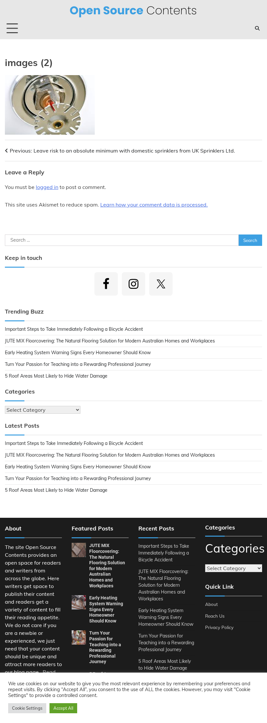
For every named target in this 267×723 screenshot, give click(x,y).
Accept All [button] (63, 708)
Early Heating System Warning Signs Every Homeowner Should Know (78, 352)
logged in (47, 187)
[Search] (257, 28)
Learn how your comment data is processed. (154, 204)
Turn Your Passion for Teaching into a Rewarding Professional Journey (78, 364)
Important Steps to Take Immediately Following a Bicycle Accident (74, 329)
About (211, 604)
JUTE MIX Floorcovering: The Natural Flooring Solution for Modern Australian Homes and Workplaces (110, 341)
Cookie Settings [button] (27, 708)
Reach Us (215, 616)
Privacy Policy (219, 627)
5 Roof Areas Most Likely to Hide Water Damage (56, 376)
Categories (233, 548)
